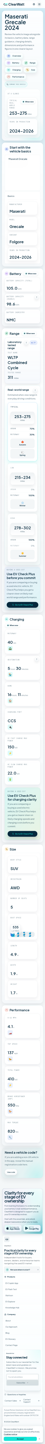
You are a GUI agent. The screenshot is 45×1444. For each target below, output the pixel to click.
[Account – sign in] (34, 4)
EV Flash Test (11, 1289)
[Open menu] (39, 4)
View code (11, 1172)
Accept (20, 1439)
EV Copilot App (11, 1283)
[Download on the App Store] (13, 1228)
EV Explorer (10, 1301)
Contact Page (11, 1345)
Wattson (9, 1295)
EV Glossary (10, 1339)
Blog (7, 1333)
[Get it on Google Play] (32, 1228)
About (8, 1320)
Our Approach (11, 1327)
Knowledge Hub (12, 1307)
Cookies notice (10, 1434)
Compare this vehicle (17, 84)
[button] (36, 297)
